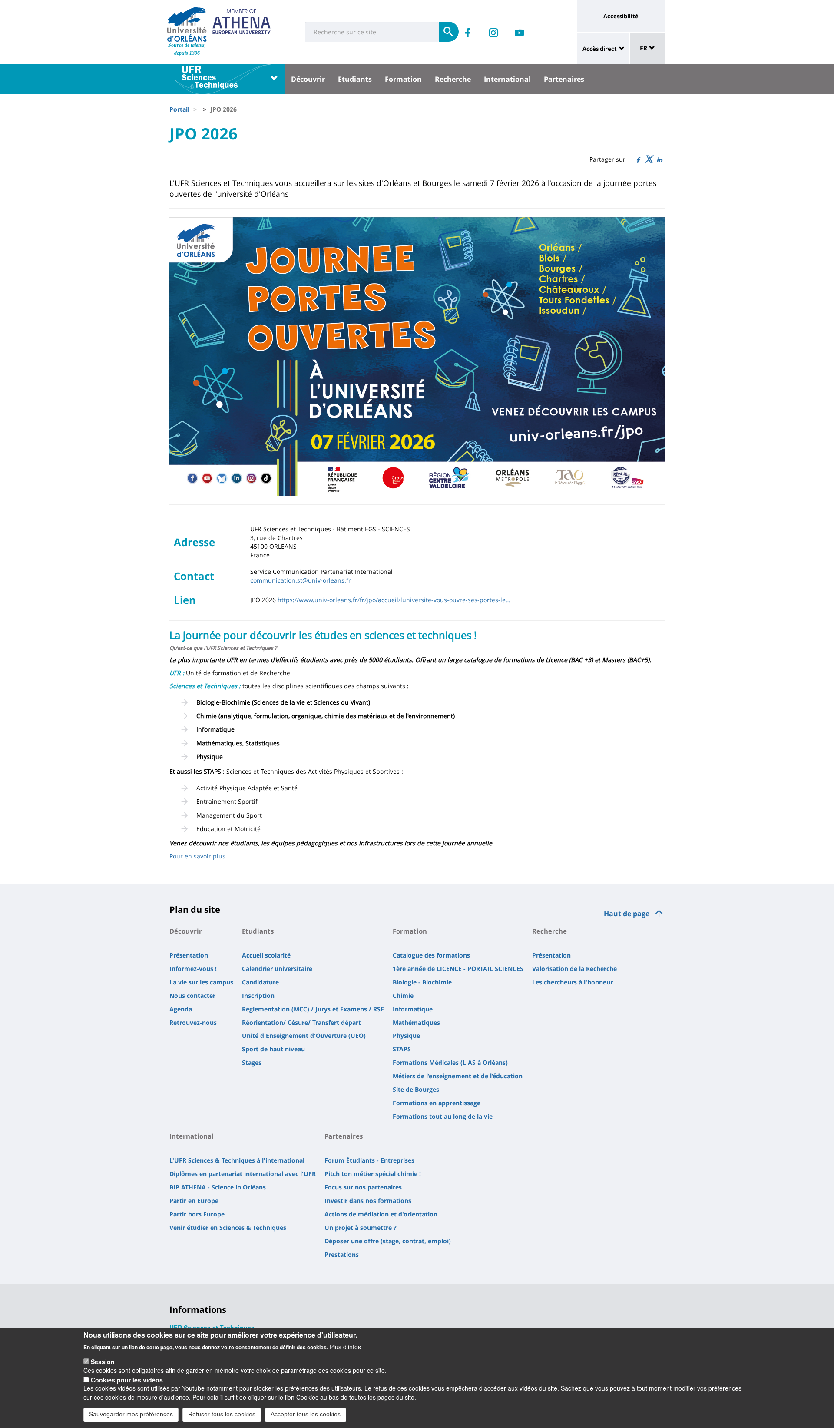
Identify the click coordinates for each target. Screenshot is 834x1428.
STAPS (402, 1049)
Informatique (413, 1009)
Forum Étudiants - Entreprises (369, 1160)
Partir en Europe (193, 1200)
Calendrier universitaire (277, 968)
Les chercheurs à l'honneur (572, 982)
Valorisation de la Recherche (574, 968)
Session (103, 1361)
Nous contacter (192, 995)
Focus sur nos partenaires (363, 1187)
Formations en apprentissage (436, 1103)
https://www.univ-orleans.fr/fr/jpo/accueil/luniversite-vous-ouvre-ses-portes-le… (394, 600)
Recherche (453, 79)
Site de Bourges (416, 1089)
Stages (251, 1062)
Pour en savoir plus (197, 856)
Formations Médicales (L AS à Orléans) (450, 1062)
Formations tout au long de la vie (443, 1116)
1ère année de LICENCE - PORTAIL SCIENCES (458, 968)
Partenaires (564, 79)
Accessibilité (621, 16)
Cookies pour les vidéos (127, 1379)
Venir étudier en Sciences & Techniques (227, 1227)
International (507, 79)
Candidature (260, 982)
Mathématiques (416, 1022)
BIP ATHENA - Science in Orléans (217, 1187)
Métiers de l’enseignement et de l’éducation (458, 1076)
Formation (403, 79)
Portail (179, 109)
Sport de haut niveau (273, 1049)
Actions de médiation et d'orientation (380, 1214)
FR (644, 48)
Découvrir (308, 79)
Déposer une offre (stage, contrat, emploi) (387, 1241)
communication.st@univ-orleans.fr (300, 580)
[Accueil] (187, 24)
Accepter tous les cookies (306, 1414)
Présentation (188, 955)
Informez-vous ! (193, 968)
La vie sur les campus (201, 982)
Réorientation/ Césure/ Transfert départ (301, 1022)
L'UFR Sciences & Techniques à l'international (236, 1160)
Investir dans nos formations (367, 1200)
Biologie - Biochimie (422, 982)
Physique (406, 1035)
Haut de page (626, 913)
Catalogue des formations (431, 955)
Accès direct (599, 49)
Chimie (403, 995)
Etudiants (355, 79)
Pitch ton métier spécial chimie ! (372, 1174)
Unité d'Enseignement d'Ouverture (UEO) (304, 1035)
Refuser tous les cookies (221, 1414)
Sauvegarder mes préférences (131, 1414)
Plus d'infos (345, 1346)
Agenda (180, 1009)
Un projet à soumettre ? (360, 1227)
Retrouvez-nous (193, 1022)
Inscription (258, 995)
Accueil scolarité (266, 955)
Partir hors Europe (197, 1214)
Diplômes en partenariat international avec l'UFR (242, 1174)
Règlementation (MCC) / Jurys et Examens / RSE (313, 1009)
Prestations (341, 1254)
